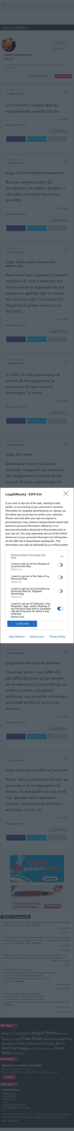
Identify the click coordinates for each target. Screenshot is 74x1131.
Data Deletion (16, 636)
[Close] (67, 494)
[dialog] (37, 565)
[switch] (60, 565)
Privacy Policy (57, 636)
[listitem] (37, 556)
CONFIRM (22, 624)
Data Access (37, 636)
